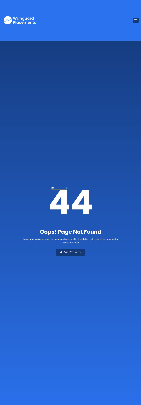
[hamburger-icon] (136, 20)
